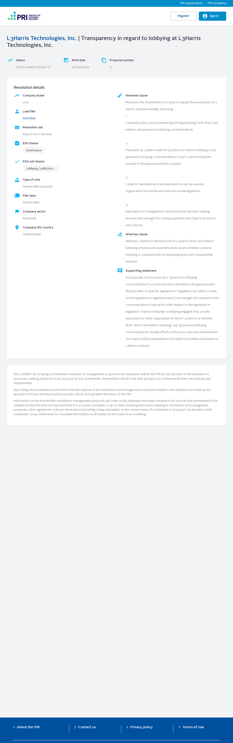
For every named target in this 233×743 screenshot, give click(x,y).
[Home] (24, 16)
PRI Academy (217, 3)
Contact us (87, 727)
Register (183, 16)
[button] (48, 67)
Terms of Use (193, 727)
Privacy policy (141, 727)
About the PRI (28, 727)
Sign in (214, 16)
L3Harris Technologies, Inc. (42, 38)
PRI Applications (191, 3)
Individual (29, 118)
